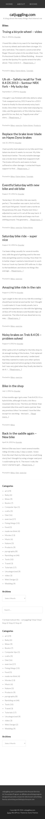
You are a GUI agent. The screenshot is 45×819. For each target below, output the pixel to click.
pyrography (10, 551)
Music (7, 539)
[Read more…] (29, 63)
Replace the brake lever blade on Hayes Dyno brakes (22, 135)
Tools (7, 559)
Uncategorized (11, 571)
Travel (7, 563)
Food (7, 527)
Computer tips (11, 507)
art (6, 491)
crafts (7, 511)
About (21, 4)
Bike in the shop (13, 386)
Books (33, 4)
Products (37, 125)
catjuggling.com (23, 14)
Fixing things (21, 71)
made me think (11, 531)
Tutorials (29, 71)
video (7, 575)
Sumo (9, 813)
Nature (8, 543)
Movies (8, 535)
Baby (7, 495)
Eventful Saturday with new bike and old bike (20, 186)
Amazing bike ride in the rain (21, 287)
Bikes (13, 71)
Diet (17, 473)
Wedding (9, 583)
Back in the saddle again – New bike (19, 435)
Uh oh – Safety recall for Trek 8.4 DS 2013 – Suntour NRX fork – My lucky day (21, 82)
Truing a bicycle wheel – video (22, 31)
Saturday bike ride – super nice (19, 238)
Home (9, 4)
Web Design (10, 579)
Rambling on (10, 555)
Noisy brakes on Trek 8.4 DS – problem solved (22, 336)
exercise (19, 125)
